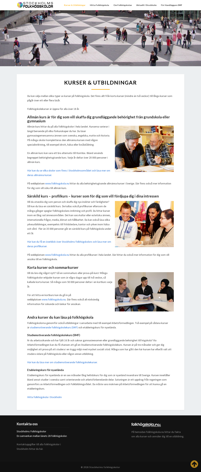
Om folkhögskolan (122, 5)
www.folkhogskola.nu (57, 183)
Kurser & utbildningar (74, 5)
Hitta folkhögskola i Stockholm (44, 397)
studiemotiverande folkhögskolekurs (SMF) (54, 327)
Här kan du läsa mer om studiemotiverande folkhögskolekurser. (62, 362)
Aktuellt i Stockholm (146, 5)
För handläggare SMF (171, 5)
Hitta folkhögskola (99, 5)
